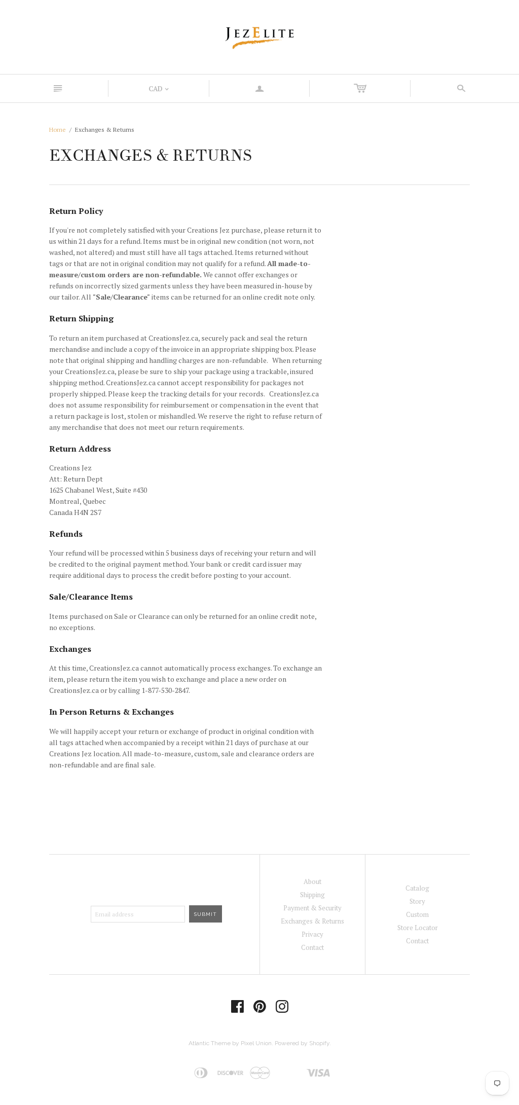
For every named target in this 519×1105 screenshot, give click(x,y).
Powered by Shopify (302, 1043)
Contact (312, 947)
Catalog (417, 888)
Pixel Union (256, 1043)
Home (57, 129)
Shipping (312, 894)
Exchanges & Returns (312, 921)
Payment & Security (312, 907)
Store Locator (417, 927)
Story (417, 901)
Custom (417, 914)
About (312, 881)
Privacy (312, 934)
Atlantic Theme (210, 1043)
